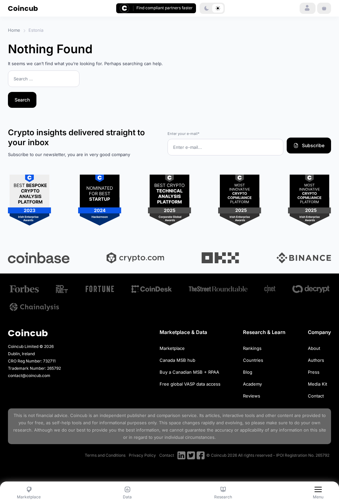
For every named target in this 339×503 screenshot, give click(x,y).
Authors (316, 360)
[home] (23, 8)
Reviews (251, 395)
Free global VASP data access (190, 384)
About (314, 348)
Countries (253, 360)
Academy (252, 384)
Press (313, 372)
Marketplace (172, 348)
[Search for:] (43, 79)
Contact (316, 395)
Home (14, 30)
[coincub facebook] (201, 455)
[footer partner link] (24, 288)
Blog (247, 372)
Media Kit (317, 384)
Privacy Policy (142, 455)
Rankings (252, 348)
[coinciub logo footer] (28, 333)
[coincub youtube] (181, 455)
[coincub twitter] (191, 455)
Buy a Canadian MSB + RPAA (189, 372)
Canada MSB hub (177, 360)
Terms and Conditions (105, 455)
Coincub (78, 415)
